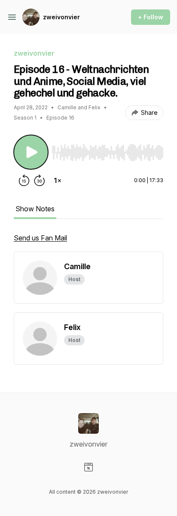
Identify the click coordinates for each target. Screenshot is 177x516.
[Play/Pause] (31, 152)
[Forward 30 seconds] (40, 180)
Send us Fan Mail (40, 238)
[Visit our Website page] (88, 467)
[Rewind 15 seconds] (24, 180)
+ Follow (150, 17)
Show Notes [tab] (35, 208)
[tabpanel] (88, 242)
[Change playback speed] (57, 180)
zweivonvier (61, 17)
